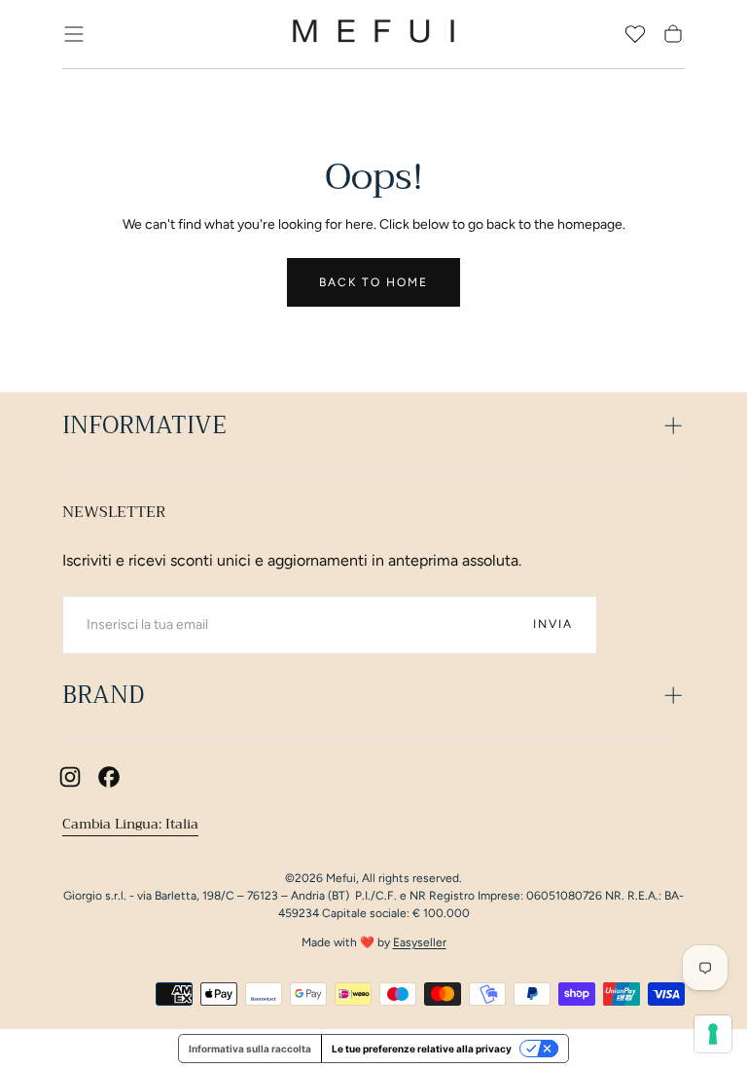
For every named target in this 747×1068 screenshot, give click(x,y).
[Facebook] (108, 776)
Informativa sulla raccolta (250, 1048)
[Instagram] (70, 776)
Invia (553, 624)
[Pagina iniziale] (373, 34)
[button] (74, 34)
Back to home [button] (373, 282)
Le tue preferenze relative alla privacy (422, 1048)
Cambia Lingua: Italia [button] (130, 823)
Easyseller (419, 942)
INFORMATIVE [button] (144, 425)
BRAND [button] (103, 695)
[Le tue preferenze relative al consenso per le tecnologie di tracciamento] (712, 1033)
